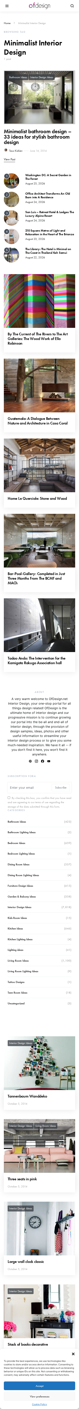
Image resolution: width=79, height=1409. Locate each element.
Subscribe (61, 787)
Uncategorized (16, 1003)
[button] (73, 1353)
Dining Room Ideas (18, 864)
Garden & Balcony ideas (22, 896)
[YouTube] (48, 761)
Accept (40, 1386)
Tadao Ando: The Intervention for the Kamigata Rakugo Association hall (36, 660)
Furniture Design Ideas (20, 886)
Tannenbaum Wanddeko (27, 1096)
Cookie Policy (39, 1404)
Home (7, 23)
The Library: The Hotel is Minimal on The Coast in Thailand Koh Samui (48, 251)
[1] (11, 181)
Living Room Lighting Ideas (23, 971)
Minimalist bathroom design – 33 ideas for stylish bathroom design (37, 137)
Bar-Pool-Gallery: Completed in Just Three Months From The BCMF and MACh (36, 578)
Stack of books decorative (28, 1344)
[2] (11, 199)
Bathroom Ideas (18, 77)
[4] (11, 236)
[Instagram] (36, 761)
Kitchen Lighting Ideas (20, 939)
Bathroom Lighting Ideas (21, 832)
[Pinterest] (30, 761)
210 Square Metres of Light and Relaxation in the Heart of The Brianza (49, 232)
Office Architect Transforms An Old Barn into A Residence (47, 195)
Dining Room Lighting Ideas (23, 875)
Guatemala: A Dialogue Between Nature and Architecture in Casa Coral (38, 421)
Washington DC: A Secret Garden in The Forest (48, 177)
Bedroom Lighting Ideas (21, 854)
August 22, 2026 (35, 257)
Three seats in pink (22, 1178)
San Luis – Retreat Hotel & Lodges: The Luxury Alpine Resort (49, 214)
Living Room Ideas (18, 961)
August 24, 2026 (35, 202)
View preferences (39, 1396)
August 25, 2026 (35, 183)
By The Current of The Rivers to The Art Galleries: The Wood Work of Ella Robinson (37, 339)
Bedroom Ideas (16, 843)
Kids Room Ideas (17, 918)
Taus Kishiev (15, 151)
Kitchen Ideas (15, 928)
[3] (11, 217)
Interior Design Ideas (41, 77)
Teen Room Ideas (17, 993)
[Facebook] (42, 761)
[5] (11, 254)
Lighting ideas (15, 950)
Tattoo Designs (16, 982)
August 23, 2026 (35, 239)
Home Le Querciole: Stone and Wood (38, 498)
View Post (9, 159)
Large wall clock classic (26, 1261)
